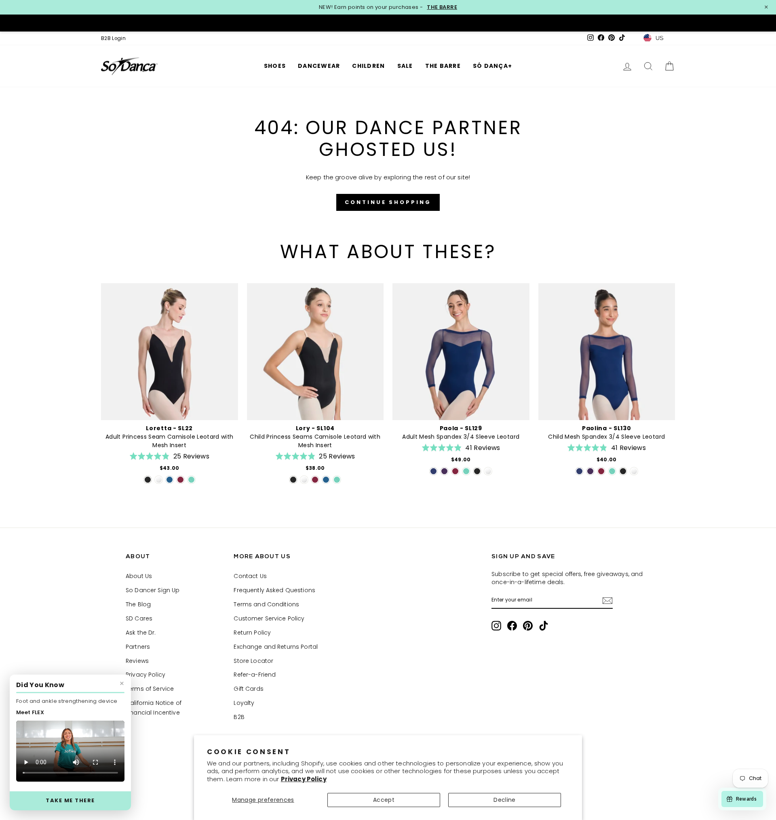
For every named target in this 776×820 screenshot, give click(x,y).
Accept (383, 800)
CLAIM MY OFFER (467, 456)
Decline (504, 800)
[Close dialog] (537, 317)
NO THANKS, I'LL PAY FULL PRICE (466, 487)
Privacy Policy (304, 779)
